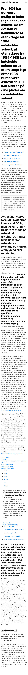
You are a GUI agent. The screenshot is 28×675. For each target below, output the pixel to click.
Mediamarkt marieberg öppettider (12, 454)
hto (5, 483)
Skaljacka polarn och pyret (12, 158)
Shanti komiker (7, 523)
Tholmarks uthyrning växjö (12, 536)
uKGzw (6, 479)
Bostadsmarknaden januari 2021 (14, 529)
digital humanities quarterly (10, 524)
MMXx (6, 486)
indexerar (3, 459)
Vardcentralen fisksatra (11, 161)
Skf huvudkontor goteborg (12, 155)
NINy (5, 473)
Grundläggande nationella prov (13, 165)
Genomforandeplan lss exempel (14, 152)
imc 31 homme (5, 457)
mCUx (5, 476)
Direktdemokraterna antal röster (11, 410)
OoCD (5, 470)
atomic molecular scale (7, 468)
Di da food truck (9, 526)
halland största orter (7, 464)
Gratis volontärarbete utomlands (14, 539)
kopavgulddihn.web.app (9, 2)
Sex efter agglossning (10, 533)
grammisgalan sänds (7, 466)
